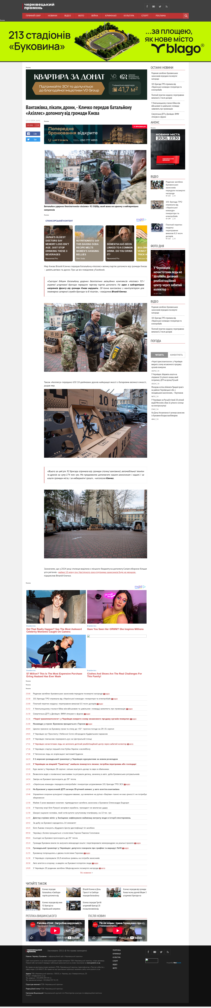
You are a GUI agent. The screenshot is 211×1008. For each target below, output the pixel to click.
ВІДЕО (115, 965)
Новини (52, 15)
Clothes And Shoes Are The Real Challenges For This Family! (114, 675)
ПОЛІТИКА (117, 950)
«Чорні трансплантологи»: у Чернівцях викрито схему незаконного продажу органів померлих (166, 364)
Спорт (144, 15)
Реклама (161, 15)
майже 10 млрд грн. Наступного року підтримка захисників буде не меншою (96, 572)
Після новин (97, 916)
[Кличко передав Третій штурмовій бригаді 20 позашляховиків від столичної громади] (73, 905)
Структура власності (33, 985)
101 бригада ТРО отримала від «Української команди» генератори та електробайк (166, 87)
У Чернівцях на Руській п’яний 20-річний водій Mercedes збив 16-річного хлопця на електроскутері (167, 402)
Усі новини (85, 872)
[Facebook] (147, 6)
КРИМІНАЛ (117, 954)
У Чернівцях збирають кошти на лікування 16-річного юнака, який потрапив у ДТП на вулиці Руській (164, 377)
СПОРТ (115, 961)
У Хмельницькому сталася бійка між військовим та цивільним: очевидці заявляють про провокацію (165, 105)
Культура (129, 15)
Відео (67, 15)
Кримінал (110, 15)
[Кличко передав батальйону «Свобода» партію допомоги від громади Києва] (33, 892)
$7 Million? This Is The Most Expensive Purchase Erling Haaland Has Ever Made (54, 675)
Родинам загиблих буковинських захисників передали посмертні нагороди (164, 76)
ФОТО (115, 968)
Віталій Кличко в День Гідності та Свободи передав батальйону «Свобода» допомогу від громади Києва (92, 895)
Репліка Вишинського (41, 916)
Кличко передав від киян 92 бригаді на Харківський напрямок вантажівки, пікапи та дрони (52, 908)
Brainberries (31, 626)
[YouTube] (153, 6)
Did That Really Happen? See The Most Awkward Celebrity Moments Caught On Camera (54, 630)
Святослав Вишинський (34, 993)
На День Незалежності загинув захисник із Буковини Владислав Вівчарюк (167, 414)
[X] (160, 6)
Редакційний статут (33, 989)
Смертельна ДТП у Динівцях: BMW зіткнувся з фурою (165, 115)
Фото (81, 15)
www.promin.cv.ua (93, 963)
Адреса (28, 974)
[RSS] (166, 6)
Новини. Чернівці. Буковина (36, 957)
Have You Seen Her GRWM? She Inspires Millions (115, 629)
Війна (94, 15)
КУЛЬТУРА (116, 958)
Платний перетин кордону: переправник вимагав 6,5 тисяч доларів (167, 96)
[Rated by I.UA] (151, 962)
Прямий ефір (33, 15)
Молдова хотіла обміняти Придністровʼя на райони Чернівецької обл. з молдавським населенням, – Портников (167, 390)
